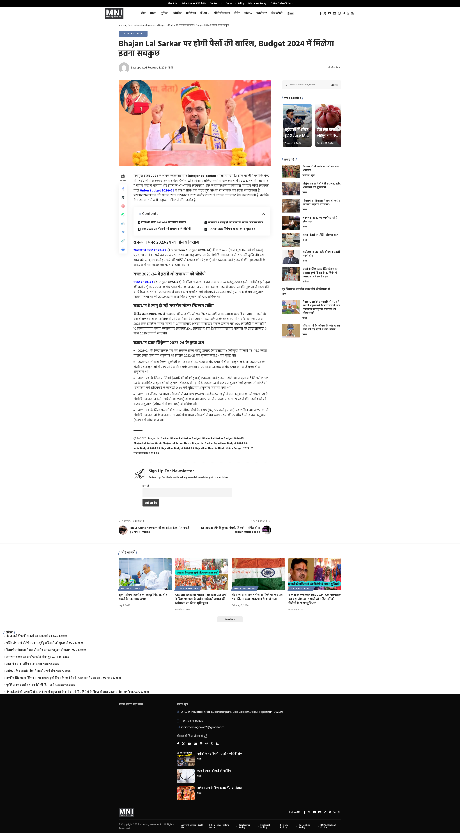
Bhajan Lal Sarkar (158, 438)
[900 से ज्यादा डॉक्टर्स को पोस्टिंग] (186, 776)
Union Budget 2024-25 (239, 448)
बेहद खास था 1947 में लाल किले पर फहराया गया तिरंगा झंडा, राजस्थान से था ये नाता (258, 597)
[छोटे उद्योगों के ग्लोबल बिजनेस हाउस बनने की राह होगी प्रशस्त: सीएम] (291, 330)
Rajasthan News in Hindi (209, 448)
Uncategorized (148, 25)
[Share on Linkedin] (123, 223)
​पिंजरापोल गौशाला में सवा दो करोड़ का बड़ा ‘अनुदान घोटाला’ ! (321, 203)
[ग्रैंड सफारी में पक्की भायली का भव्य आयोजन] (291, 171)
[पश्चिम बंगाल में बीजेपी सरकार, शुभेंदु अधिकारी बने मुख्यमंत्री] (291, 188)
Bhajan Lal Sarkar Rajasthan (209, 443)
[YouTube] (329, 13)
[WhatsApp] (348, 13)
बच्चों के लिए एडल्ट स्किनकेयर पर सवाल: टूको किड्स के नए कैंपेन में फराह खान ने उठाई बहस (320, 273)
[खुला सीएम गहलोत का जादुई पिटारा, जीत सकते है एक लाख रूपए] (145, 574)
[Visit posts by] (124, 67)
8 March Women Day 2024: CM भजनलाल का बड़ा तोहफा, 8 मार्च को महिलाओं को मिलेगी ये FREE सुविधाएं (314, 599)
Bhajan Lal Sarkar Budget (185, 438)
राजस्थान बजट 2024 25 (146, 453)
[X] (325, 13)
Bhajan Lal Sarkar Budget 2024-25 (223, 438)
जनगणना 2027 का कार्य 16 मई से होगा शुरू (320, 220)
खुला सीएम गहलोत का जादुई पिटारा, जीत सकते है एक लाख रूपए (143, 597)
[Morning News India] (126, 812)
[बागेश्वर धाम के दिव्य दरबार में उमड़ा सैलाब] (186, 793)
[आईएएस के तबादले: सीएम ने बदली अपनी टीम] (291, 257)
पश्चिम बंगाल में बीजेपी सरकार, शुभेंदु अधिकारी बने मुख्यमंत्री (322, 186)
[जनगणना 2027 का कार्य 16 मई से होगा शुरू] (291, 223)
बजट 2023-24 (143, 282)
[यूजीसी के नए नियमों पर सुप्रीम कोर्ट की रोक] (186, 759)
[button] (123, 240)
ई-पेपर (290, 13)
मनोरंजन (306, 176)
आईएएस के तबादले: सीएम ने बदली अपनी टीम (321, 254)
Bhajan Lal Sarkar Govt (147, 443)
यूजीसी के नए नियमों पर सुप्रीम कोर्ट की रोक (219, 754)
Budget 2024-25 (237, 443)
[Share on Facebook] (123, 189)
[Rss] (352, 13)
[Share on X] (123, 197)
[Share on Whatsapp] (123, 215)
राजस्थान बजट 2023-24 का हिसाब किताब (163, 222)
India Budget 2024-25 (147, 448)
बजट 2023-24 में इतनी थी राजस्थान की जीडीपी (166, 229)
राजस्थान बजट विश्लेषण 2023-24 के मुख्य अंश (232, 229)
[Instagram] (339, 13)
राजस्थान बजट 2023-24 (150, 250)
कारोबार (306, 282)
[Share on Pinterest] (123, 206)
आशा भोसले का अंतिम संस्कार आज (320, 235)
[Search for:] (307, 84)
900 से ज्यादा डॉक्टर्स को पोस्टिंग (214, 771)
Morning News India (129, 25)
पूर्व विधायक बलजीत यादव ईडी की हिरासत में (306, 289)
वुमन (313, 176)
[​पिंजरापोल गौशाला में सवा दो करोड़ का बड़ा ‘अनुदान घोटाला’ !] (291, 206)
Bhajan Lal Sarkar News (177, 443)
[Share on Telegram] (123, 232)
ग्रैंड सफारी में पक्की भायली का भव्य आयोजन (321, 169)
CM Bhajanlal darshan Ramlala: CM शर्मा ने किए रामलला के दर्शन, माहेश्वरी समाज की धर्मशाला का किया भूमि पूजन (201, 599)
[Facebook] (321, 13)
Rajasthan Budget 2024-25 (177, 448)
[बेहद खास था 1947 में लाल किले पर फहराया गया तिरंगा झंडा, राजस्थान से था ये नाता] (258, 574)
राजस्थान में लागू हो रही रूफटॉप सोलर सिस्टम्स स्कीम (235, 223)
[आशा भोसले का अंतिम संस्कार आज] (291, 240)
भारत (305, 193)
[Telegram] (344, 13)
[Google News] (334, 13)
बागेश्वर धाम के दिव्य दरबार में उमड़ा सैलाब (219, 788)
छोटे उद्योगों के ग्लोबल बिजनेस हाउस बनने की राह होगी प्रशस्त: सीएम (321, 328)
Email (145, 485)
